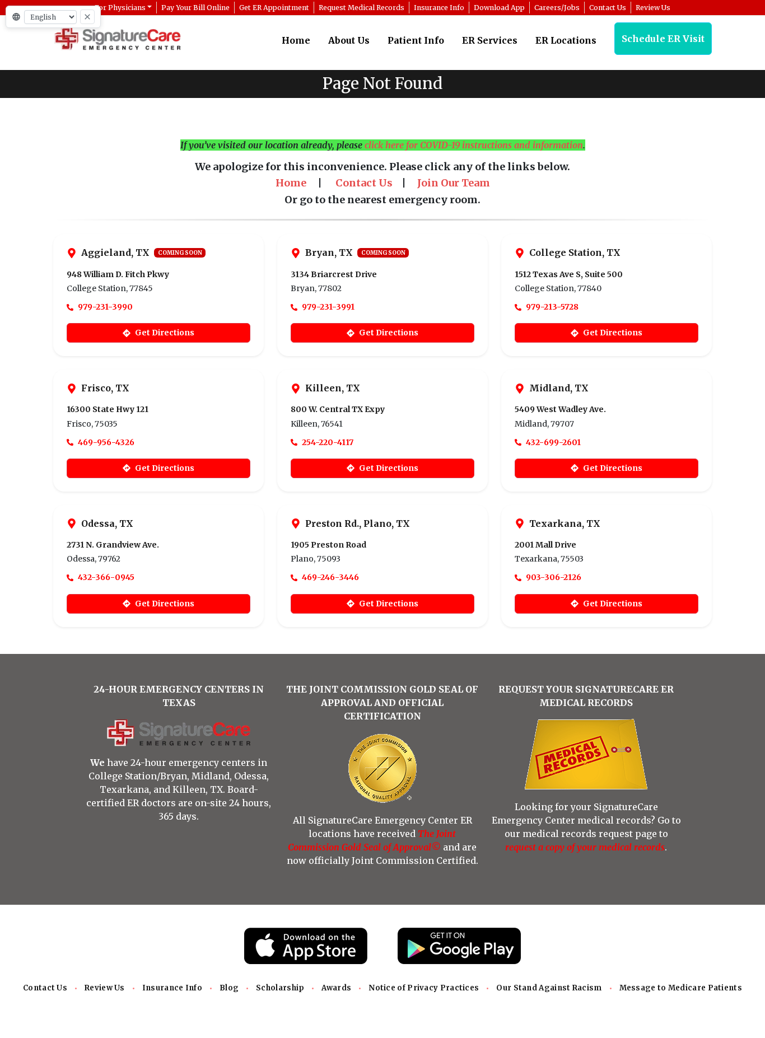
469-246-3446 (330, 577)
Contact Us (45, 988)
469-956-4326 (106, 442)
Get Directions (164, 333)
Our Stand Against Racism (548, 988)
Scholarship (280, 988)
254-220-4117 (327, 442)
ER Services (489, 40)
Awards (336, 988)
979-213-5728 (552, 307)
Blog (229, 988)
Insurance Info (172, 988)
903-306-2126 (553, 577)
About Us (349, 40)
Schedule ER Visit (663, 38)
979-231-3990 (105, 307)
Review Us (105, 988)
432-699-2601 (553, 442)
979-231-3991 (328, 307)
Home (296, 40)
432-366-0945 (106, 577)
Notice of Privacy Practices (423, 988)
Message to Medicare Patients (680, 988)
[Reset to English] (87, 17)
